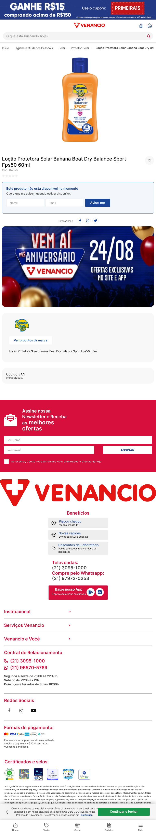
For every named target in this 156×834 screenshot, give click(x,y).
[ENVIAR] (97, 203)
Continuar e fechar (124, 811)
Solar (61, 48)
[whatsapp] (88, 221)
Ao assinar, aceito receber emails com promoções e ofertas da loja (56, 461)
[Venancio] (78, 492)
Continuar (86, 814)
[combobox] (78, 36)
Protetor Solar (80, 48)
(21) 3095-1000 (69, 567)
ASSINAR (127, 450)
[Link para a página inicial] (5, 48)
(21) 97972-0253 (70, 578)
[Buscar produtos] (149, 36)
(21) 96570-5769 (28, 667)
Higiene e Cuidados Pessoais (34, 48)
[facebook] (80, 221)
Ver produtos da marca (31, 340)
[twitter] (95, 221)
